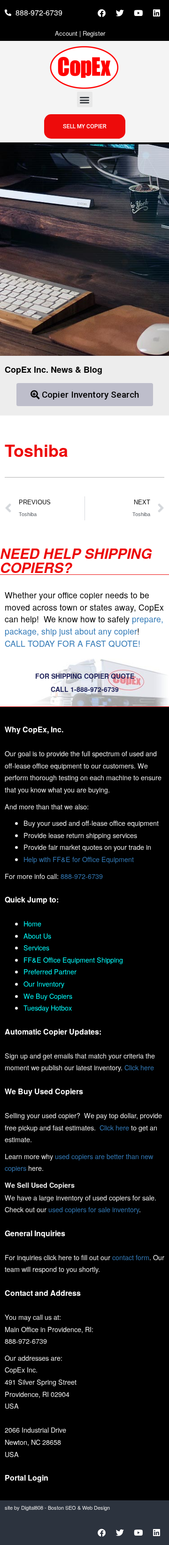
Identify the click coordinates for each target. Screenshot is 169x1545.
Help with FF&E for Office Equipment (78, 859)
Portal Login (26, 1477)
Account (66, 33)
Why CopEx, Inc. (34, 729)
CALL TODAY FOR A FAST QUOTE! (72, 643)
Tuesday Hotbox (47, 1007)
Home (32, 923)
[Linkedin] (156, 13)
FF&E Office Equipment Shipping (73, 960)
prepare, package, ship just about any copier (84, 625)
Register (94, 33)
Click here (139, 1067)
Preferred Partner (50, 971)
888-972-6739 (82, 876)
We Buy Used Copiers (44, 1091)
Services (36, 947)
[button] (84, 99)
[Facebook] (101, 13)
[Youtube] (138, 13)
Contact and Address (43, 1292)
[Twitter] (120, 13)
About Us (37, 936)
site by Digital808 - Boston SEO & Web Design (57, 1507)
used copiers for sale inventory (93, 1209)
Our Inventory (43, 983)
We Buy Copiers (47, 996)
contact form (130, 1257)
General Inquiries (35, 1233)
